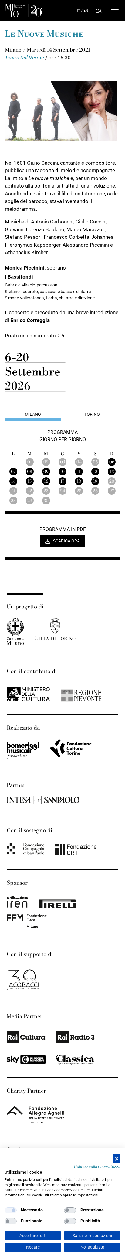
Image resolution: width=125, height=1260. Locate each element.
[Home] (23, 10)
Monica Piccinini (25, 268)
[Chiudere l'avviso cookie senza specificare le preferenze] (116, 1158)
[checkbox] (11, 1210)
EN (85, 10)
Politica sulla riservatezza (97, 1166)
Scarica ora (66, 540)
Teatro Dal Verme (25, 58)
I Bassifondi (19, 277)
